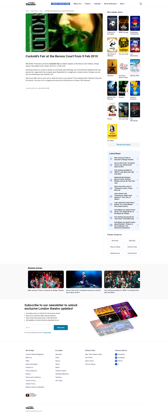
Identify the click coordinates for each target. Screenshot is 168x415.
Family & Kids (132, 247)
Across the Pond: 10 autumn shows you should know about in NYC (83, 291)
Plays (57, 357)
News (41, 11)
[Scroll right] (139, 279)
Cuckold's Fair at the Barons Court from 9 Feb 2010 (59, 11)
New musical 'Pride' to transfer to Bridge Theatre (46, 290)
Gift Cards (58, 380)
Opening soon (115, 253)
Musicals (132, 241)
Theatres (58, 377)
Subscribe (60, 327)
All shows (115, 241)
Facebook (121, 354)
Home (27, 11)
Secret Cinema (90, 364)
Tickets (87, 4)
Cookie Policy (30, 384)
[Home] (31, 3)
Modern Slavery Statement (35, 387)
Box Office (89, 357)
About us (29, 357)
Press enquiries (31, 371)
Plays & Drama (115, 247)
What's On (77, 4)
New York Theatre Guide (93, 354)
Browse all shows (123, 145)
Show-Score (89, 361)
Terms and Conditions (33, 377)
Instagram (121, 357)
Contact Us (29, 367)
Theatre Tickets (60, 371)
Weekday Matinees (62, 374)
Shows (57, 361)
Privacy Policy (47, 332)
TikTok (120, 361)
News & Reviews (110, 4)
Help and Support (32, 364)
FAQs (27, 361)
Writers (28, 374)
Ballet (57, 367)
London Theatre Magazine (35, 354)
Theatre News (34, 11)
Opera (57, 364)
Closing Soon (132, 253)
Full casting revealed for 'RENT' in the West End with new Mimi (121, 291)
